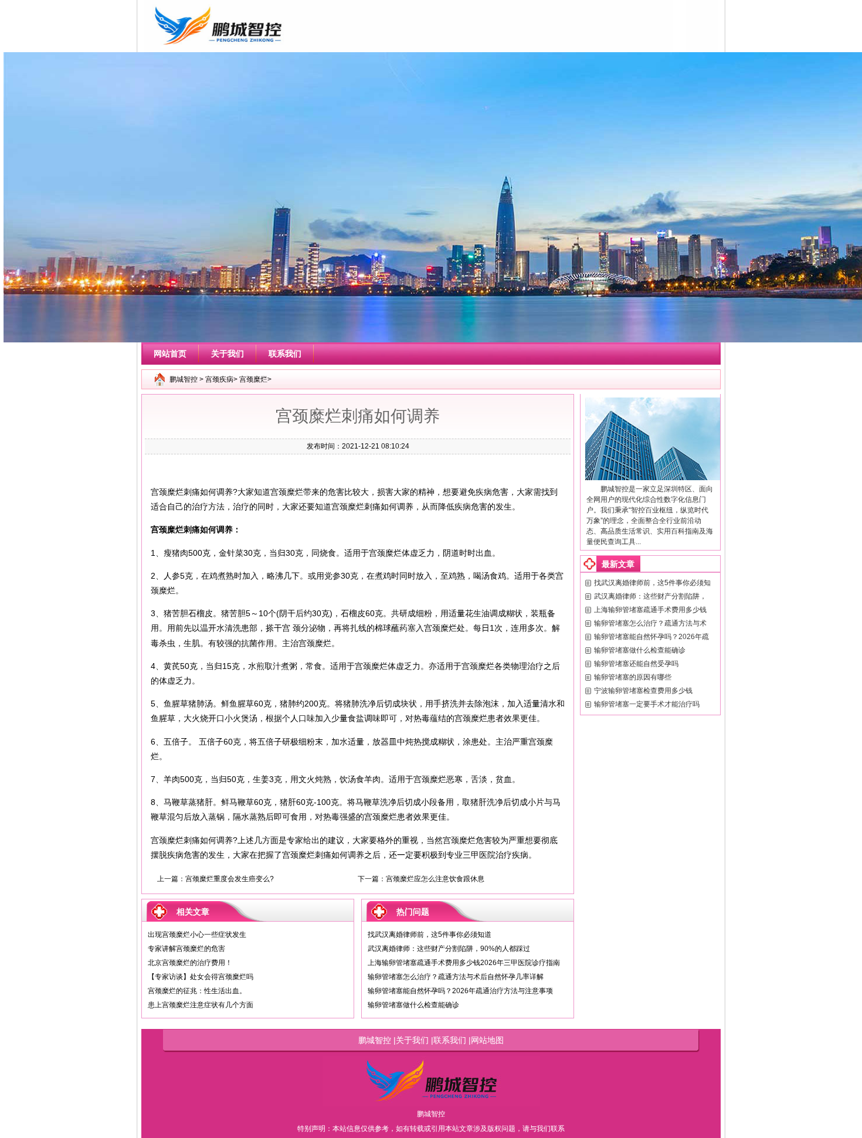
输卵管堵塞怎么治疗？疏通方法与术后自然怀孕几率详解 (456, 977)
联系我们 (285, 353)
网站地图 (487, 1040)
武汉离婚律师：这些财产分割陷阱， (650, 596)
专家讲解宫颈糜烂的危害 (186, 949)
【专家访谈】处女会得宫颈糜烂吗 (200, 977)
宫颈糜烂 (253, 379)
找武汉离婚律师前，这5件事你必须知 (652, 583)
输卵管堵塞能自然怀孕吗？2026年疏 (651, 637)
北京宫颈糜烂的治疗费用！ (190, 963)
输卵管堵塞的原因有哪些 (632, 677)
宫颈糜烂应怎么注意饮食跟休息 (435, 879)
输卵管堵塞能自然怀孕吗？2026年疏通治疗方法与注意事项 (460, 991)
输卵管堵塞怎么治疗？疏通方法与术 (650, 623)
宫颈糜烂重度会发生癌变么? (229, 879)
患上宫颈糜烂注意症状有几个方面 (200, 1005)
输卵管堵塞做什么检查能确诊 (413, 1005)
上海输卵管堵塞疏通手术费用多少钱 (650, 610)
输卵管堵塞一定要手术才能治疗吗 (647, 704)
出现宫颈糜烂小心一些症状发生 (197, 934)
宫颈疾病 (219, 379)
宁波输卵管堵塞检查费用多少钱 (643, 691)
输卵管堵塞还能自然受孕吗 (636, 664)
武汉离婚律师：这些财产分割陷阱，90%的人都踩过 (449, 949)
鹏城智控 (183, 379)
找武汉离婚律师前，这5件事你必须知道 (429, 934)
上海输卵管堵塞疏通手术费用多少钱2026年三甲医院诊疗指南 (464, 963)
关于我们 (227, 353)
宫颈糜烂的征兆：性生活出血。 (197, 991)
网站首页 (170, 353)
